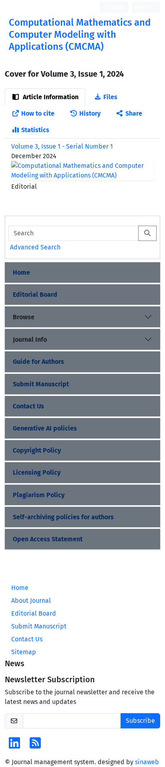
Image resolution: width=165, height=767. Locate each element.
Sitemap (23, 652)
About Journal (31, 600)
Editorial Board (35, 294)
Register (144, 7)
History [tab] (90, 113)
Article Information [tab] (49, 97)
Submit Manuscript (41, 384)
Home (21, 272)
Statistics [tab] (35, 130)
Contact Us (28, 406)
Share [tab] (133, 113)
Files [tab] (110, 97)
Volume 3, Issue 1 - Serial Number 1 (62, 146)
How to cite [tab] (37, 113)
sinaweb (147, 762)
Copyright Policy (37, 450)
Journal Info (30, 339)
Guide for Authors (38, 361)
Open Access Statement (47, 539)
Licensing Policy (36, 472)
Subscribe (140, 720)
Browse (23, 317)
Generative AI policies (45, 428)
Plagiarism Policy (38, 495)
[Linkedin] (14, 745)
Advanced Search (35, 247)
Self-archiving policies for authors (63, 517)
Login (115, 7)
